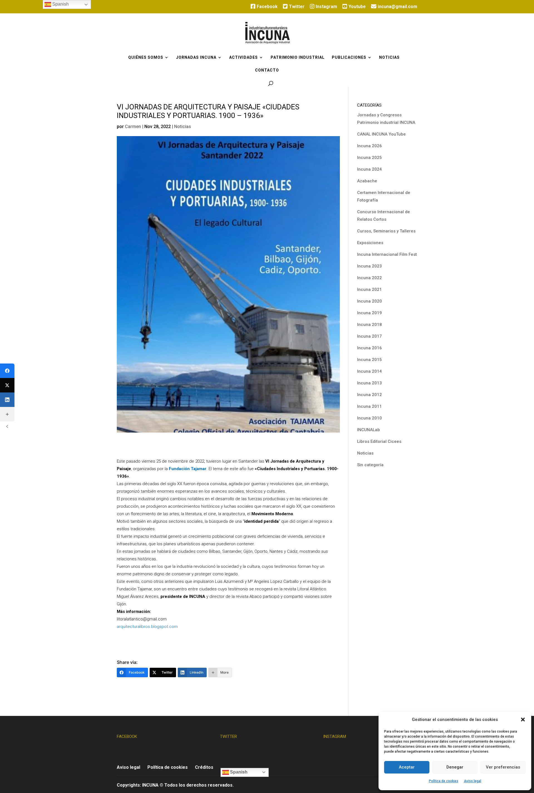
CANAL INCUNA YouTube (381, 134)
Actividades (243, 57)
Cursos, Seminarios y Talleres (386, 231)
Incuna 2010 (369, 418)
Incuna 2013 (369, 383)
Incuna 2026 (369, 145)
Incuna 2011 (369, 406)
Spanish (238, 772)
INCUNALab (368, 429)
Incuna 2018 (369, 324)
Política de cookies (443, 781)
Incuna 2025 (369, 157)
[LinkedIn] (7, 399)
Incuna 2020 (369, 301)
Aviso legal (472, 781)
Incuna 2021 (369, 289)
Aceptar (407, 767)
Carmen (133, 126)
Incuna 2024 (369, 169)
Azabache (367, 180)
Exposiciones (370, 242)
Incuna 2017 (369, 336)
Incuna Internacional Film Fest (387, 254)
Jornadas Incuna (196, 57)
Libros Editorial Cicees (379, 441)
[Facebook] (7, 371)
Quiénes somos (145, 57)
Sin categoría (370, 464)
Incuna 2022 (369, 277)
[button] (523, 719)
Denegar (454, 767)
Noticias (389, 57)
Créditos (204, 767)
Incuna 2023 (369, 266)
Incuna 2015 (369, 359)
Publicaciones (349, 57)
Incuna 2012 (369, 394)
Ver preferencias (503, 767)
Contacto (267, 70)
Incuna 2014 (369, 371)
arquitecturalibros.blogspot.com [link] (147, 626)
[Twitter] (7, 385)
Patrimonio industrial (298, 57)
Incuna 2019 (369, 312)
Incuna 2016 (369, 347)
